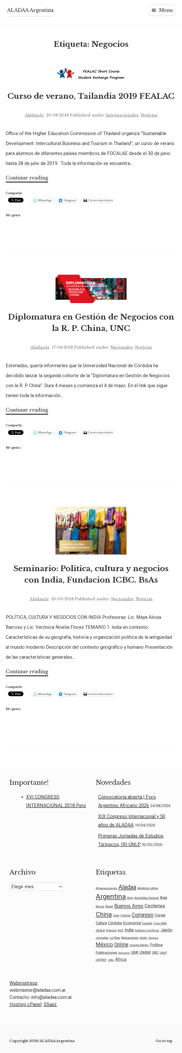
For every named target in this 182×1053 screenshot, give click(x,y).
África (120, 959)
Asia (163, 898)
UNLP (163, 952)
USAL (111, 960)
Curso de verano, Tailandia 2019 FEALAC (91, 96)
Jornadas (102, 938)
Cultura (101, 923)
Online (121, 944)
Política (156, 945)
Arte (130, 898)
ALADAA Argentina (30, 10)
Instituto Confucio (147, 930)
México (104, 944)
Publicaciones (106, 952)
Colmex (125, 915)
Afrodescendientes (106, 888)
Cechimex (155, 906)
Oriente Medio (139, 945)
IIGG (120, 930)
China (104, 914)
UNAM (145, 952)
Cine (116, 915)
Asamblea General (146, 898)
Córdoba (115, 923)
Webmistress (23, 983)
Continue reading (27, 179)
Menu (166, 10)
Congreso (142, 915)
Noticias (149, 115)
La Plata (115, 938)
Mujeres (153, 938)
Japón (166, 930)
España (147, 923)
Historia (111, 930)
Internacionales (122, 115)
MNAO (143, 938)
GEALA (100, 930)
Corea (160, 915)
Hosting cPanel (25, 1004)
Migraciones (129, 938)
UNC (155, 952)
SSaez (50, 1004)
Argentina (111, 897)
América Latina (147, 888)
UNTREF (101, 960)
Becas (100, 906)
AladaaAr (34, 115)
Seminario (124, 952)
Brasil (109, 906)
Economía (132, 923)
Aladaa (127, 887)
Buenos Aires (128, 906)
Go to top (164, 1041)
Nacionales (121, 347)
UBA (134, 952)
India (129, 929)
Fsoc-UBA (160, 923)
